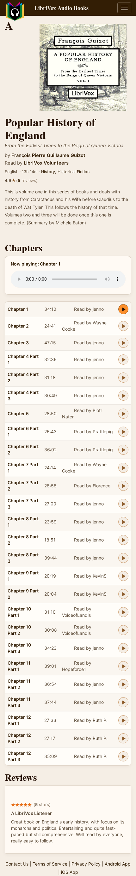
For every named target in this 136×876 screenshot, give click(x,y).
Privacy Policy (86, 864)
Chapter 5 (18, 413)
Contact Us (16, 864)
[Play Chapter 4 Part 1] (123, 359)
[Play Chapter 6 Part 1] (123, 432)
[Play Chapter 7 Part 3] (123, 504)
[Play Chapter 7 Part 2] (123, 486)
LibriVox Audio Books (61, 8)
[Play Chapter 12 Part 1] (123, 720)
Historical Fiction (74, 171)
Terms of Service (50, 864)
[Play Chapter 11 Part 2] (123, 684)
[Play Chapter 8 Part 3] (123, 558)
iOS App (69, 872)
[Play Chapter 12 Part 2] (123, 738)
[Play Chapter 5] (123, 414)
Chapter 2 (18, 325)
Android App (118, 864)
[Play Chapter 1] (123, 309)
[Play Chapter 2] (123, 326)
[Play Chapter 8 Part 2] (123, 540)
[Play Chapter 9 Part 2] (123, 594)
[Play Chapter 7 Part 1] (123, 468)
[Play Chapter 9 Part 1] (123, 576)
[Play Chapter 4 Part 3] (123, 396)
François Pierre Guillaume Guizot (48, 155)
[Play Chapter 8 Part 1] (123, 522)
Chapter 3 (18, 342)
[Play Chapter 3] (123, 343)
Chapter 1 (18, 309)
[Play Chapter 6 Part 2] (123, 450)
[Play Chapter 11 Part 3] (123, 702)
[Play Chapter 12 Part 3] (123, 756)
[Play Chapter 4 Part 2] (123, 377)
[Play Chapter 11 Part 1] (123, 666)
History (48, 171)
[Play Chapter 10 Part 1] (123, 612)
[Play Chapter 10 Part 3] (123, 648)
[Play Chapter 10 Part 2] (123, 630)
